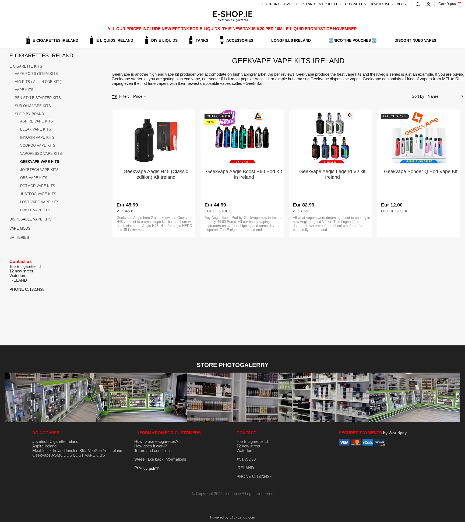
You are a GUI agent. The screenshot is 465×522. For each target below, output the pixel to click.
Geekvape (41, 455)
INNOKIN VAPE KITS (37, 137)
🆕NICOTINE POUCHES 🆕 (352, 40)
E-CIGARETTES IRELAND (55, 40)
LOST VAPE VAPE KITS (39, 202)
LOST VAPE (84, 455)
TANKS (202, 40)
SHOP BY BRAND (29, 114)
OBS (100, 455)
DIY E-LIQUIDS (164, 40)
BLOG (401, 4)
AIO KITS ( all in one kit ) (38, 82)
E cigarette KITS (25, 66)
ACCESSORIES (239, 40)
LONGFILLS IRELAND (291, 40)
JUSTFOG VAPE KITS (38, 194)
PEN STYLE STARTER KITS (38, 98)
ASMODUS (61, 455)
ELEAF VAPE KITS (35, 129)
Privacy (146, 467)
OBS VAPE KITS (33, 178)
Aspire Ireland (44, 446)
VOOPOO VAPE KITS (37, 145)
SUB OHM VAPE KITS (33, 106)
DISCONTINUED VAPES (415, 40)
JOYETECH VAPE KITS (39, 170)
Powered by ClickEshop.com (232, 517)
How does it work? (150, 446)
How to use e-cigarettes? (156, 441)
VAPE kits (24, 90)
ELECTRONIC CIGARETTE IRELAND (287, 4)
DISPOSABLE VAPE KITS (30, 219)
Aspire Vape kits (36, 121)
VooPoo (95, 450)
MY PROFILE (328, 4)
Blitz (83, 450)
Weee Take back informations (160, 459)
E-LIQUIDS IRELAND (114, 40)
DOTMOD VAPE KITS (37, 186)
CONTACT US (355, 4)
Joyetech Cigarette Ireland (55, 441)
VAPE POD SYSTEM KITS (36, 74)
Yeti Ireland (112, 450)
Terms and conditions (153, 450)
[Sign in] (428, 3)
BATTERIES (19, 238)
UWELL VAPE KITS (36, 210)
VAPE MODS (19, 228)
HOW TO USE (380, 4)
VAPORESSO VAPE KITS (41, 154)
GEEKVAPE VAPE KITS (39, 162)
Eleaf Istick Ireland (49, 450)
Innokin (72, 450)
